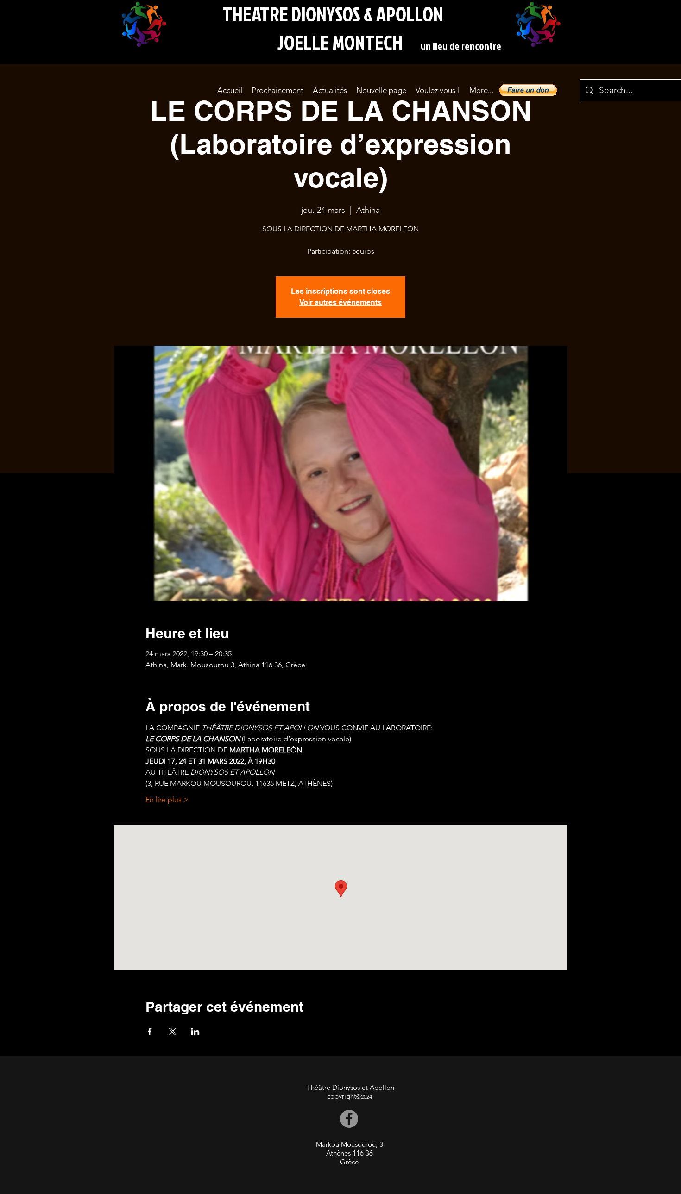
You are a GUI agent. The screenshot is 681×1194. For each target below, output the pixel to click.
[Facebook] (349, 1119)
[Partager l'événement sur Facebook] (149, 1031)
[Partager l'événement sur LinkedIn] (195, 1031)
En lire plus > (167, 799)
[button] (528, 90)
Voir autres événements (340, 302)
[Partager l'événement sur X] (172, 1031)
